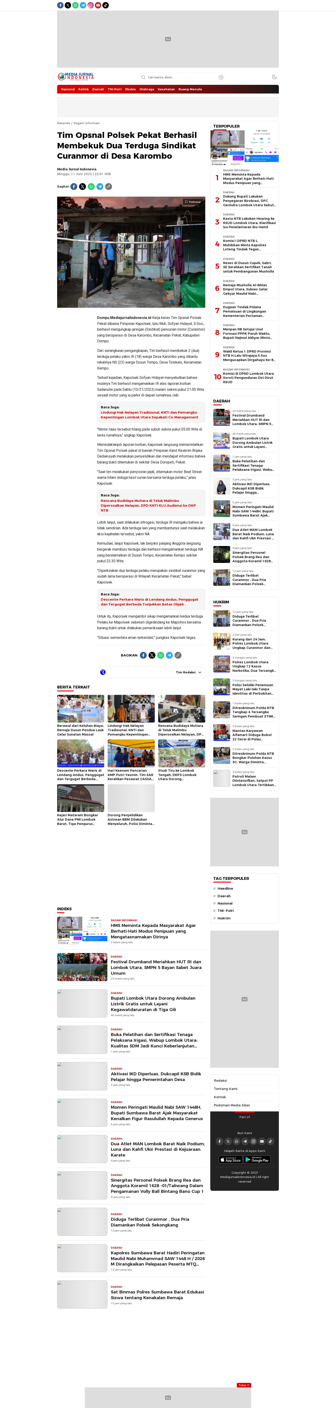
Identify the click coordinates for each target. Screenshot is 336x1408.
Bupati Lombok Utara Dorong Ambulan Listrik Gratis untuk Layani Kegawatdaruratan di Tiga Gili (153, 1004)
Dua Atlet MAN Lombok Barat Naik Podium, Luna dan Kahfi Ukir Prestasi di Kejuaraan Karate (158, 1149)
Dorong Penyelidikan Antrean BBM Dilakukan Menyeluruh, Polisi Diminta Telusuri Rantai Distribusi (130, 821)
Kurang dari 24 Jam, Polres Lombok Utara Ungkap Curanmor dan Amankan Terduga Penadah (251, 647)
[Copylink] (108, 186)
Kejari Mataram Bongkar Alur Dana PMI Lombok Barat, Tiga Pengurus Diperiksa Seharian (77, 821)
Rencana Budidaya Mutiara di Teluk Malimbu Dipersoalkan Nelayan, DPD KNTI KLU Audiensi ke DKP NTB (148, 505)
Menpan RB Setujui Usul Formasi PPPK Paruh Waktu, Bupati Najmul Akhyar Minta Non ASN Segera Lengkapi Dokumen (246, 337)
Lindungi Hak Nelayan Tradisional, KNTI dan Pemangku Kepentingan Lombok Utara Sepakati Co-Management (149, 414)
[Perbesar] (131, 305)
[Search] (221, 77)
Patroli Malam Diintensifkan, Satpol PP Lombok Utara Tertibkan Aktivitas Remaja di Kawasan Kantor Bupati (253, 785)
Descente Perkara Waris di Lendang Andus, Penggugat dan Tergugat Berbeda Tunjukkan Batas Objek (149, 601)
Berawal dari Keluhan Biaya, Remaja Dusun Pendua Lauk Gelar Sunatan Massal (80, 730)
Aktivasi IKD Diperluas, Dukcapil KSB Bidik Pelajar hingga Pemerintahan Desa (156, 1076)
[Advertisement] (75, 379)
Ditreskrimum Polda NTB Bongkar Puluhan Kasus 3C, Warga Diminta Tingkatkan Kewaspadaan (253, 762)
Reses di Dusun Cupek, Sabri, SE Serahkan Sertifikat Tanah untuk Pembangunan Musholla (248, 267)
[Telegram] (99, 186)
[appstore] (231, 1160)
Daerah (224, 896)
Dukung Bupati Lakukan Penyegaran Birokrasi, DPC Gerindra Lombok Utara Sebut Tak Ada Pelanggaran (248, 203)
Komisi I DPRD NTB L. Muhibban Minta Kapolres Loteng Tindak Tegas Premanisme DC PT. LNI (244, 247)
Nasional (225, 903)
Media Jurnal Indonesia (76, 169)
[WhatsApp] (91, 186)
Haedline (225, 888)
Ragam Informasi (86, 123)
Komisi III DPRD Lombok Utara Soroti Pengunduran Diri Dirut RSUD (248, 378)
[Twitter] (82, 186)
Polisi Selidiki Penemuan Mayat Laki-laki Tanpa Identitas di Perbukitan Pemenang (252, 691)
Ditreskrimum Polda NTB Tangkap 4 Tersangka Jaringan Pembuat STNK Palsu (253, 714)
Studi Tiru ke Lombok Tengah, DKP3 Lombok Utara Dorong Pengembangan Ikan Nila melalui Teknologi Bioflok (179, 779)
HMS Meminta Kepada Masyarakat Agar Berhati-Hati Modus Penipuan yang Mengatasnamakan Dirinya (153, 931)
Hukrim (224, 918)
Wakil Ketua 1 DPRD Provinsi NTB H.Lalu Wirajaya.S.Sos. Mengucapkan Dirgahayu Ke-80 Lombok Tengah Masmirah (249, 358)
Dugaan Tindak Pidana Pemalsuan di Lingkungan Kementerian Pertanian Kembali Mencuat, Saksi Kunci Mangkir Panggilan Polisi (248, 315)
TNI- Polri (226, 911)
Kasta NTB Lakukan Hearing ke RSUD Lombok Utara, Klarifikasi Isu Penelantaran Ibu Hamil (249, 223)
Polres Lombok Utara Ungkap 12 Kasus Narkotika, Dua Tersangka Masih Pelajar (254, 668)
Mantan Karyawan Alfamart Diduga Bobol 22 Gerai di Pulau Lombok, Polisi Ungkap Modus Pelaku (252, 739)
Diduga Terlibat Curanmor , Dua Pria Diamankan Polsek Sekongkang (150, 1222)
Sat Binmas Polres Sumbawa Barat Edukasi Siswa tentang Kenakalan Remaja (157, 1294)
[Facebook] (73, 186)
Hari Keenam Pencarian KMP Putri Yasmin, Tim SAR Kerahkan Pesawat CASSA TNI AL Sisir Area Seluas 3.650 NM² (130, 779)
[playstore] (257, 1160)
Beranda (63, 123)
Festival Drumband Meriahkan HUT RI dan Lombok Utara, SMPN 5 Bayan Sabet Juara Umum (156, 967)
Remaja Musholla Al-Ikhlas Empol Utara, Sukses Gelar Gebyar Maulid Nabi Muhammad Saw (245, 291)
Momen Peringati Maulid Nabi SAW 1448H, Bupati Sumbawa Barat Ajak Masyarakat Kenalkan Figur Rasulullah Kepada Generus (157, 1113)
